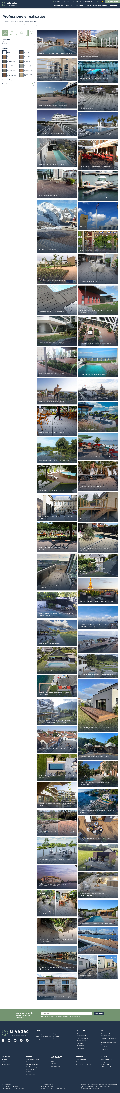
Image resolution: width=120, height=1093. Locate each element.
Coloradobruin (11, 66)
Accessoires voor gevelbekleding (106, 1046)
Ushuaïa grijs (27, 66)
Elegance (56, 1034)
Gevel (103, 1031)
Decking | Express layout (33, 1064)
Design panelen (81, 1043)
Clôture (12, 35)
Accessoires (56, 1036)
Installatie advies (31, 1074)
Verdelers (4, 1059)
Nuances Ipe (39, 1034)
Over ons (79, 6)
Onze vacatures (80, 1062)
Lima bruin (10, 57)
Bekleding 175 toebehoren (108, 1042)
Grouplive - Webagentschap (91, 1088)
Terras (5, 35)
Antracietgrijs (11, 61)
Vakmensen (6, 1056)
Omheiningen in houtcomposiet (81, 1035)
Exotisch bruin (28, 57)
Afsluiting (81, 1031)
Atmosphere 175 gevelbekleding (105, 1035)
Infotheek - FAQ (105, 1064)
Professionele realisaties (97, 6)
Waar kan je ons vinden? (63, 1)
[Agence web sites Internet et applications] (81, 1088)
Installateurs (5, 1062)
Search (99, 1)
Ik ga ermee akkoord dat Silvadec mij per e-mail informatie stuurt (62, 1016)
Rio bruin (26, 52)
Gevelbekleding (21, 35)
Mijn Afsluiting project (32, 1067)
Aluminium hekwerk (82, 1038)
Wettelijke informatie (87, 1086)
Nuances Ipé (28, 70)
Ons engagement (81, 1059)
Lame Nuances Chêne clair (43, 1036)
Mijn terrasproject (31, 1062)
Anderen (32, 35)
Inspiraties (29, 1071)
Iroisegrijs (27, 61)
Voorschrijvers (5, 1064)
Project (69, 6)
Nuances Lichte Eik (28, 75)
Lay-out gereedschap (107, 1059)
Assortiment (6, 39)
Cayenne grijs (11, 70)
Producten (58, 6)
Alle (8, 52)
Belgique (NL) (102, 1)
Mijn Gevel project (31, 1069)
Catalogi (103, 1062)
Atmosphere (39, 1039)
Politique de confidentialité (102, 1086)
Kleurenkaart (57, 1039)
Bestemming (7, 80)
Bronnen (113, 6)
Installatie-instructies (106, 1067)
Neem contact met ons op (86, 1)
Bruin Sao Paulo (11, 75)
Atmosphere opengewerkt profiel (108, 1039)
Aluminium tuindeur (82, 1040)
